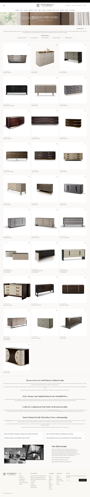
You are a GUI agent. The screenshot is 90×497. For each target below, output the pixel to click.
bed (48, 410)
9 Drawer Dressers (56, 37)
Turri (57, 482)
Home (4, 13)
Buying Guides (33, 485)
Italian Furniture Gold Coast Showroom (38, 475)
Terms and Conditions (23, 482)
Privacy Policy (22, 480)
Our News (33, 484)
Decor (53, 10)
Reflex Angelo (59, 479)
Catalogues (72, 10)
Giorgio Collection (60, 480)
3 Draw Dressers (34, 37)
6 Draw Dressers (45, 37)
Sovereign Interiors (9, 420)
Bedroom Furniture (22, 37)
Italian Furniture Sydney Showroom (38, 477)
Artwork (50, 489)
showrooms (60, 411)
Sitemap (20, 484)
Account (21, 475)
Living (50, 475)
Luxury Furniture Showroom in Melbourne (61, 457)
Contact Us (21, 477)
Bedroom (51, 479)
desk (57, 410)
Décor (50, 487)
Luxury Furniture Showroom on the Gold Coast (61, 461)
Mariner (57, 484)
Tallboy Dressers (68, 37)
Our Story (32, 482)
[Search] (4, 5)
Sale (58, 10)
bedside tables (52, 410)
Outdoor (49, 10)
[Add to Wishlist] (28, 44)
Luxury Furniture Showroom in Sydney (60, 459)
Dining (50, 477)
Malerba (58, 475)
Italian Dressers (8, 13)
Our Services (33, 480)
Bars (39, 10)
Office (50, 480)
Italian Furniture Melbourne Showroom (38, 479)
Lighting (44, 10)
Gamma (58, 477)
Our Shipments (22, 479)
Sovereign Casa (34, 487)
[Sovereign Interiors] (45, 5)
